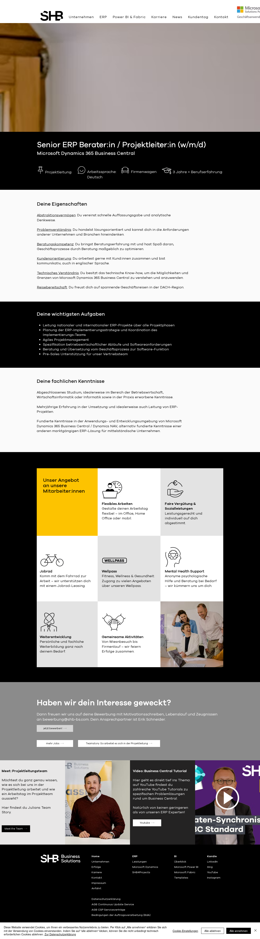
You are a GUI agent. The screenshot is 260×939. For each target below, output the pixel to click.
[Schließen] (255, 930)
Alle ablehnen (212, 931)
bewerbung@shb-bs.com (66, 719)
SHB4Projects (141, 872)
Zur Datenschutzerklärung (60, 934)
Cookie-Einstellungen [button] (185, 931)
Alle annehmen (239, 931)
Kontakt (97, 877)
